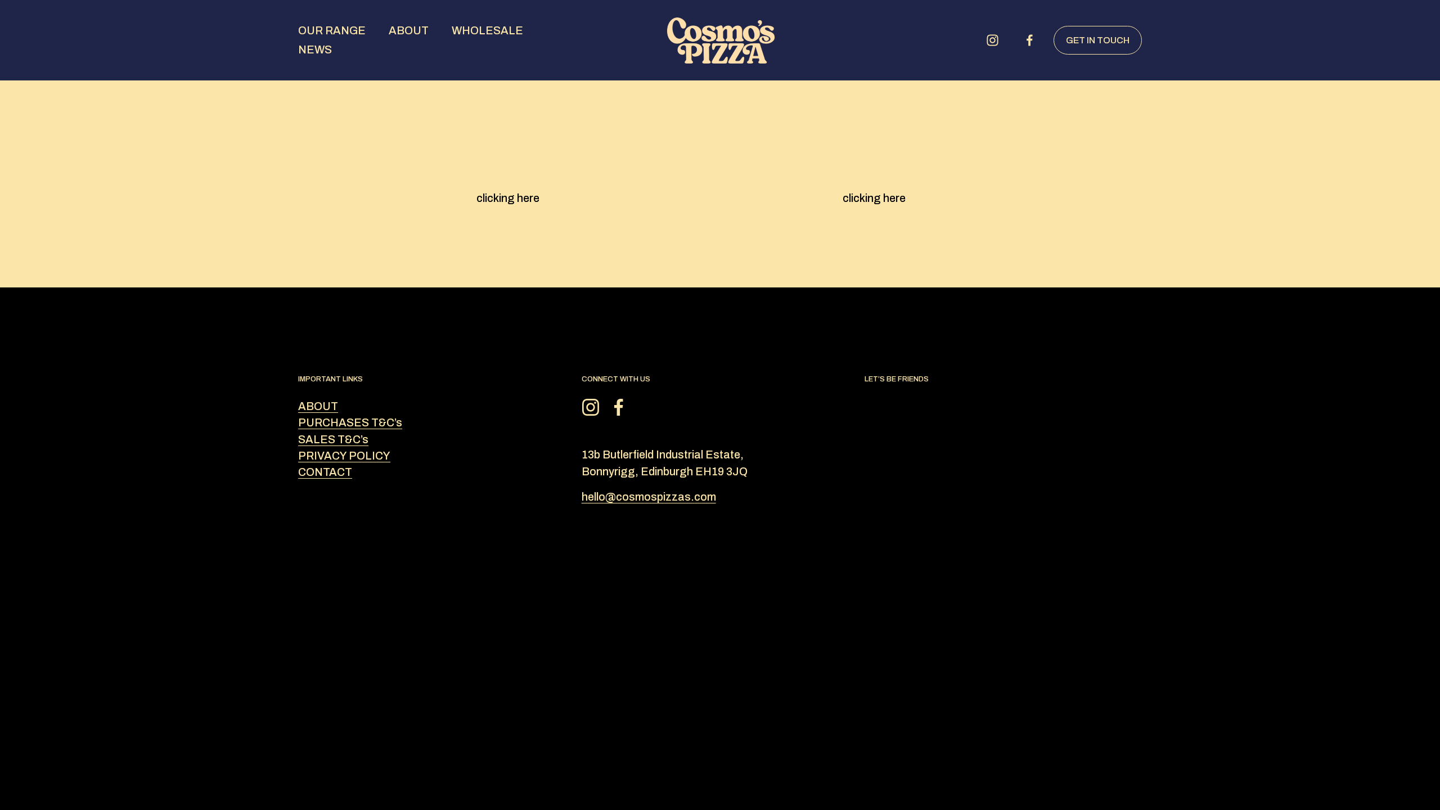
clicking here (507, 198)
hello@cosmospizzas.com (649, 497)
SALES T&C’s (333, 440)
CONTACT (325, 472)
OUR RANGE (332, 31)
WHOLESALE (487, 31)
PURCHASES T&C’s (350, 423)
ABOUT (409, 31)
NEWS (315, 50)
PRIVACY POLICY (344, 456)
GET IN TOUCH (1098, 40)
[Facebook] (1030, 40)
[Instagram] (993, 40)
